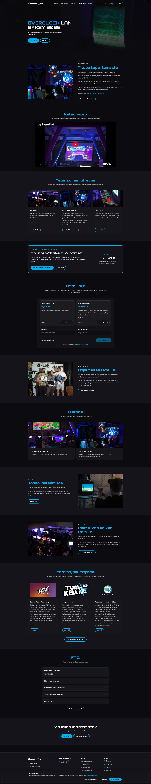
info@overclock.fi (35, 766)
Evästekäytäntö (86, 767)
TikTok (108, 767)
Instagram (109, 764)
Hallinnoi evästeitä (86, 770)
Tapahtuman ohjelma (87, 391)
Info (90, 3)
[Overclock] (36, 4)
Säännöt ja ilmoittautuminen (42, 267)
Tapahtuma (82, 3)
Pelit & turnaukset (70, 230)
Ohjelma (64, 3)
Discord (45, 40)
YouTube (109, 771)
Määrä (43, 322)
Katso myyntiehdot (82, 344)
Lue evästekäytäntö (91, 775)
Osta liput (67, 736)
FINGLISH (111, 3)
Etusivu (56, 3)
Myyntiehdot (85, 764)
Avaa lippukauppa (81, 736)
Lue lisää (100, 230)
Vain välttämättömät (90, 779)
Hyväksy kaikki (115, 779)
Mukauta (104, 779)
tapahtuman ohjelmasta (96, 93)
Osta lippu (33, 40)
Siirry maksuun (104, 340)
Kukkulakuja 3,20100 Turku (65, 762)
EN (106, 3)
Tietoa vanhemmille (86, 99)
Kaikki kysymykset (75, 709)
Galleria (72, 3)
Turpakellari (34, 501)
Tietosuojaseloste (86, 761)
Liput (119, 3)
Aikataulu (35, 230)
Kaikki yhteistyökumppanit (75, 639)
